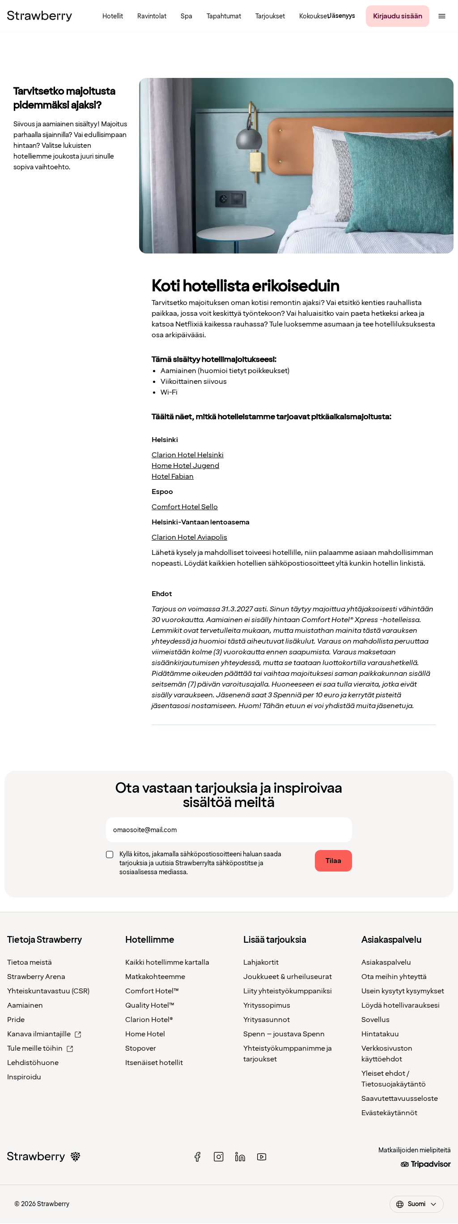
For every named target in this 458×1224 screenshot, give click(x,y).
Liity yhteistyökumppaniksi (287, 991)
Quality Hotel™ (149, 1005)
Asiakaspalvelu (386, 962)
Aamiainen (25, 1005)
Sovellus (375, 1020)
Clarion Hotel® (149, 1020)
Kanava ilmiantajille (39, 1034)
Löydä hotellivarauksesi (400, 1005)
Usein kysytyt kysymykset (402, 991)
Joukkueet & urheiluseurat (287, 977)
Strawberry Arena (36, 977)
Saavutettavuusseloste (399, 1099)
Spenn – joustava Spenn (284, 1034)
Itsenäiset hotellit (154, 1063)
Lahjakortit (261, 962)
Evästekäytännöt (389, 1113)
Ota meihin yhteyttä (394, 977)
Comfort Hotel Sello (185, 507)
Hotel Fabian (173, 476)
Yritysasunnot (266, 1020)
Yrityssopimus (266, 1005)
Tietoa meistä (29, 962)
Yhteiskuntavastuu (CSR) (48, 991)
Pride (16, 1020)
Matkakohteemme (155, 977)
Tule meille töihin (35, 1048)
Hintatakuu (380, 1034)
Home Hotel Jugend (185, 466)
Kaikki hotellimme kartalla (167, 962)
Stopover (140, 1048)
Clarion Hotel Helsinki (188, 455)
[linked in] (240, 1156)
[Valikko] (442, 16)
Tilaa (333, 861)
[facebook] (197, 1156)
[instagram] (218, 1156)
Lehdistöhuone (33, 1063)
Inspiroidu (24, 1077)
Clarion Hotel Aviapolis (189, 537)
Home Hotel (145, 1034)
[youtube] (261, 1156)
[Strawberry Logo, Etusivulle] (39, 16)
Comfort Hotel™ (152, 991)
